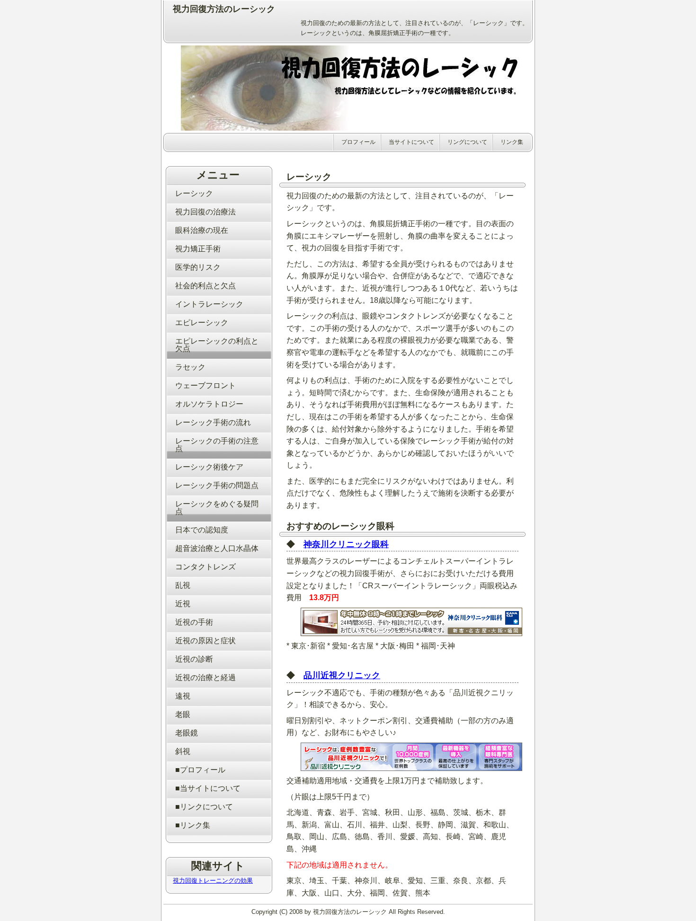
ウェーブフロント (205, 385)
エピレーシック (201, 323)
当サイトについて (411, 142)
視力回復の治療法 (205, 212)
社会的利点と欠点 (205, 286)
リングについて (467, 142)
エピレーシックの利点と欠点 (217, 345)
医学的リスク (198, 267)
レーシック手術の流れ (213, 422)
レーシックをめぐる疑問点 (217, 507)
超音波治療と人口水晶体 (217, 548)
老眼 (182, 714)
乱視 (182, 585)
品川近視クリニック (341, 675)
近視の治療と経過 (205, 677)
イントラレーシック (209, 304)
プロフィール (358, 142)
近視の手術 (194, 622)
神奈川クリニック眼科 (346, 544)
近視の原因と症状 (205, 641)
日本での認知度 (201, 530)
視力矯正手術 (198, 249)
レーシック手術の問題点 (217, 485)
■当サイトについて (208, 788)
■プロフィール (200, 770)
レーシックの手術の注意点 (217, 444)
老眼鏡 (186, 733)
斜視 (182, 751)
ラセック (190, 367)
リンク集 (511, 142)
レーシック (194, 193)
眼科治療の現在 (201, 230)
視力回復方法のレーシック (224, 9)
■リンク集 (192, 825)
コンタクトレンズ (205, 567)
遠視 (182, 696)
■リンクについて (204, 807)
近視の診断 (194, 659)
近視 (182, 604)
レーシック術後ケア (209, 467)
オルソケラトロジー (209, 404)
